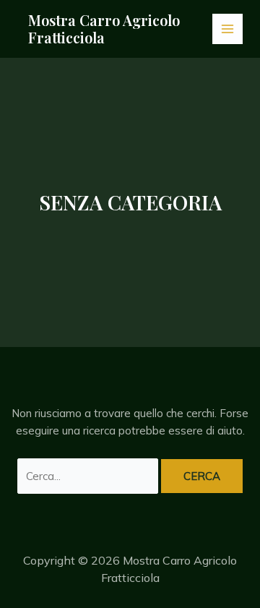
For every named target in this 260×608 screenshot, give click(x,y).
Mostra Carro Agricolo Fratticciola (104, 28)
